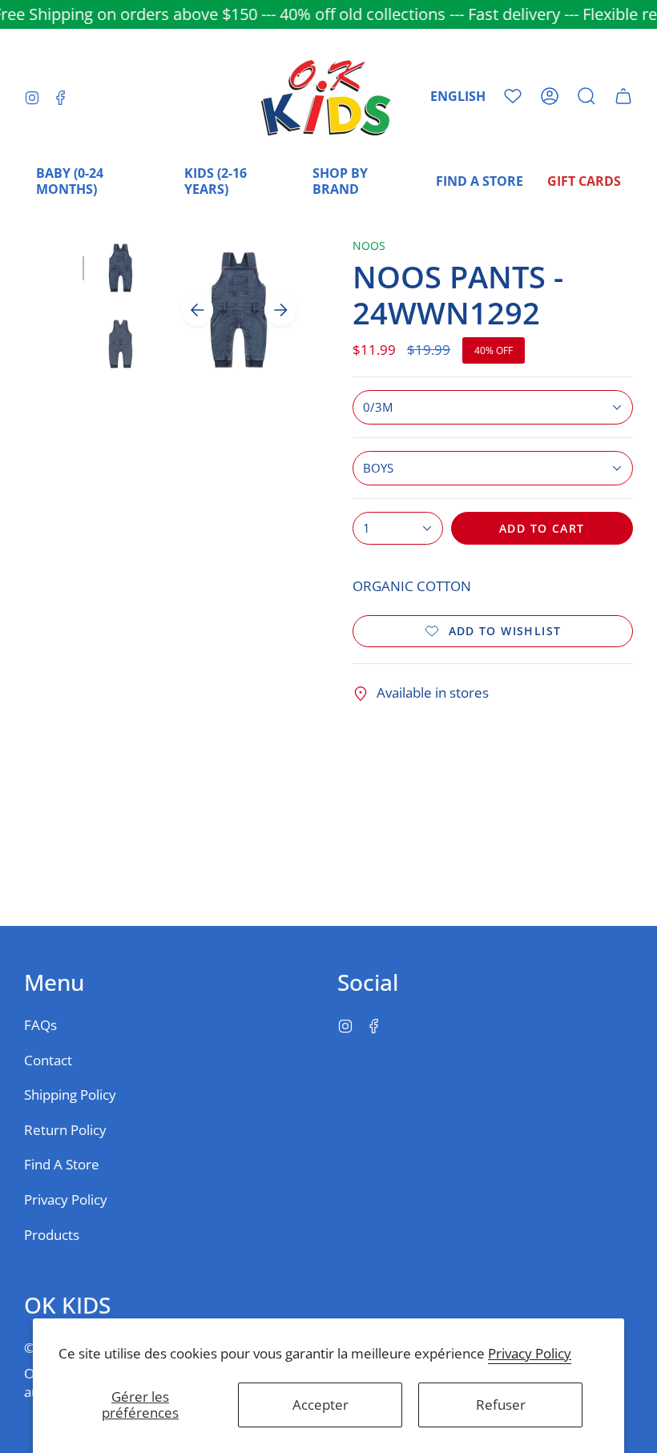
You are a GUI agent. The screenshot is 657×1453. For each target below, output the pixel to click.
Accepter (320, 1404)
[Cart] (623, 96)
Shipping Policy (70, 1094)
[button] (586, 96)
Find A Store (61, 1164)
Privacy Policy (529, 1353)
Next (280, 310)
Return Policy (65, 1130)
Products (51, 1235)
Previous (197, 310)
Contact (48, 1060)
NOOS (369, 245)
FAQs (40, 1025)
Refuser (501, 1404)
